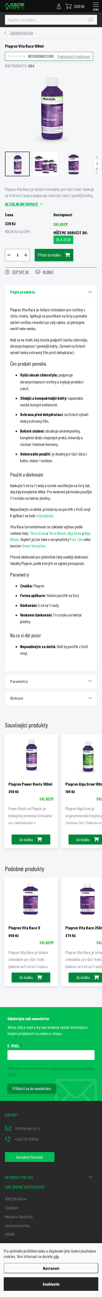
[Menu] (96, 6)
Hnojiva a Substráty (18, 1216)
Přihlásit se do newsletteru (32, 1088)
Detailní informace (21, 203)
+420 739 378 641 (26, 1139)
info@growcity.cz (28, 1128)
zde (56, 1256)
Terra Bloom (57, 533)
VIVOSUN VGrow (15, 1198)
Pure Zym (76, 539)
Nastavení (51, 1268)
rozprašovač (44, 515)
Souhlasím (51, 1283)
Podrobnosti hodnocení (73, 56)
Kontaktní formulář (29, 1157)
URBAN (10, 1234)
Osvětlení (11, 1207)
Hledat (90, 19)
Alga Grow (74, 533)
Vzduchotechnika (17, 1225)
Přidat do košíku (49, 254)
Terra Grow (37, 533)
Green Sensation (34, 545)
